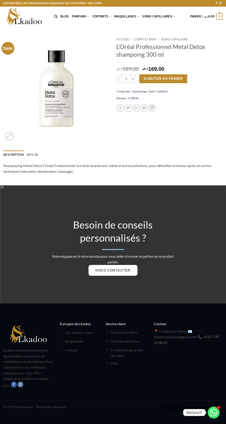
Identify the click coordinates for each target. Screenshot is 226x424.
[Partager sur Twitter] (128, 108)
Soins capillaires (157, 16)
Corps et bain (145, 39)
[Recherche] (55, 16)
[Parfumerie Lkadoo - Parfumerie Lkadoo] (25, 16)
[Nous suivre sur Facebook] (216, 3)
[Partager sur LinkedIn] (152, 108)
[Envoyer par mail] (136, 108)
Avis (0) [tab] (32, 154)
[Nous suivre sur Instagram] (220, 3)
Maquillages (125, 16)
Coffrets (100, 16)
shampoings (139, 91)
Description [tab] (13, 154)
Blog (64, 16)
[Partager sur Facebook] (120, 108)
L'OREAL (133, 98)
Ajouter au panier (163, 79)
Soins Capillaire (174, 39)
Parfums (79, 16)
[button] (206, 16)
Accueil (122, 39)
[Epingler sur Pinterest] (144, 108)
